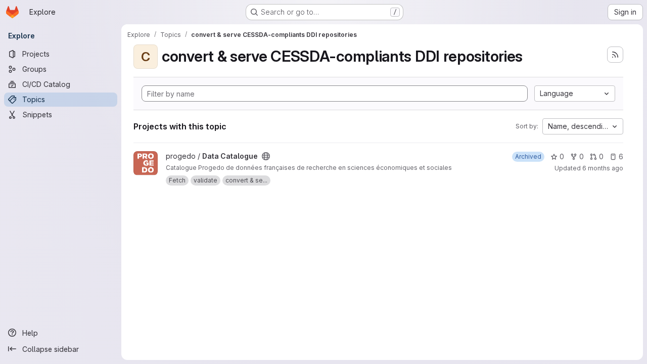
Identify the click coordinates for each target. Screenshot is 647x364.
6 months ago (602, 168)
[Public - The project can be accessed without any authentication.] (266, 156)
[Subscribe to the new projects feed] (615, 55)
